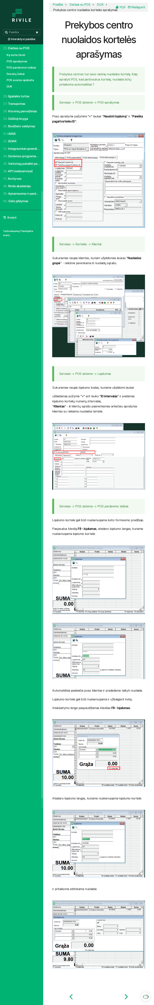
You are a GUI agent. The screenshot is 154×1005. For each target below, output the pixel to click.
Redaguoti (138, 7)
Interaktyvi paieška (23, 39)
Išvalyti (12, 217)
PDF (122, 7)
